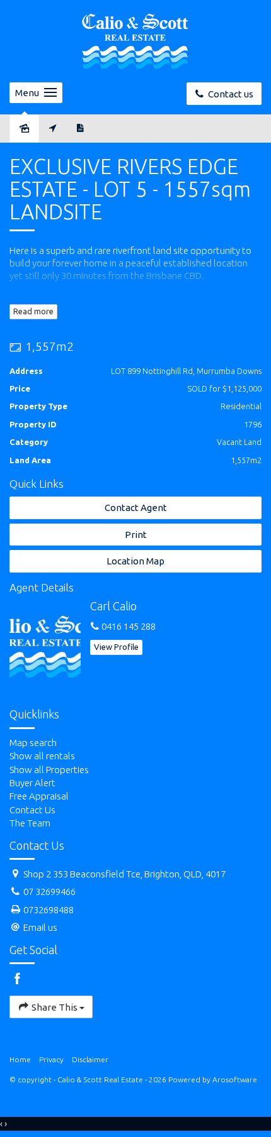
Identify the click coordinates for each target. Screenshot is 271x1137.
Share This (54, 1007)
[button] (135, 535)
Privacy (51, 1059)
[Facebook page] (17, 979)
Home (20, 1059)
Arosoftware (234, 1079)
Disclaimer (90, 1059)
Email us (40, 927)
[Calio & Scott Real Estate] (135, 40)
